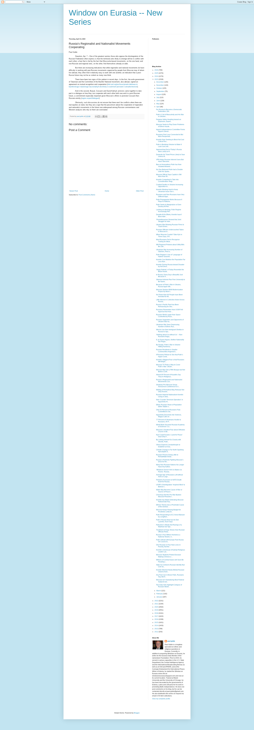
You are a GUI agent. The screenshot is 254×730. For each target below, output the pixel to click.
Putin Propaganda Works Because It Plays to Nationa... (169, 200)
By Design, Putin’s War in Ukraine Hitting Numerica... (168, 346)
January (159, 597)
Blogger (136, 713)
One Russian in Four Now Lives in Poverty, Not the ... (168, 546)
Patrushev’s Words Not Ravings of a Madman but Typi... (169, 526)
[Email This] (96, 116)
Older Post (140, 191)
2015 (157, 622)
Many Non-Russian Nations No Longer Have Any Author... (170, 466)
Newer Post (73, 191)
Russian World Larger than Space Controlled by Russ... (168, 315)
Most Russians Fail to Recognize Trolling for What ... (168, 240)
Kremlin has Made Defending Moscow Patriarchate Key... (169, 501)
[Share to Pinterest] (106, 116)
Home (107, 191)
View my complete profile (161, 699)
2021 (157, 604)
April (158, 107)
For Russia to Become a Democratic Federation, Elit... (169, 110)
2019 (157, 610)
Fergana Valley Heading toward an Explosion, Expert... (168, 120)
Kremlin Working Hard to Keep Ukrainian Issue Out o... (167, 190)
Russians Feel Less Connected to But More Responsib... (169, 135)
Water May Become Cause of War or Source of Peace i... (169, 491)
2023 (157, 79)
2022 (157, 601)
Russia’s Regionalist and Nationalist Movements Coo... (169, 380)
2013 (157, 629)
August (159, 94)
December (160, 82)
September (160, 91)
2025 (157, 73)
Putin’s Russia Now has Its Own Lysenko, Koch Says (167, 521)
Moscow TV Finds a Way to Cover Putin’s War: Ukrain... (168, 366)
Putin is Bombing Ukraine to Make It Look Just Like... (169, 145)
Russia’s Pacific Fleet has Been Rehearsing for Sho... (167, 305)
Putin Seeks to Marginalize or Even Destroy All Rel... (168, 205)
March (158, 591)
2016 (157, 619)
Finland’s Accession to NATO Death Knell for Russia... (169, 481)
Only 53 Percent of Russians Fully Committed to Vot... (168, 411)
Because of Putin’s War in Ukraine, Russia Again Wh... (168, 285)
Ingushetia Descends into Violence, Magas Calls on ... (169, 416)
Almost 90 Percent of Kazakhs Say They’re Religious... (168, 375)
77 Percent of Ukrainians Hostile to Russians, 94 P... (168, 420)
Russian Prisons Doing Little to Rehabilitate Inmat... (167, 456)
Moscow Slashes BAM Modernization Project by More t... (169, 290)
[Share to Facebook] (103, 116)
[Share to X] (101, 116)
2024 (157, 76)
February (159, 594)
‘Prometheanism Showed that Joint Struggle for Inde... (168, 220)
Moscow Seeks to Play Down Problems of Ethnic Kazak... (170, 125)
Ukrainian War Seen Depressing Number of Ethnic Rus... (167, 325)
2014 (157, 625)
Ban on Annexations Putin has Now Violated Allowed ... (168, 165)
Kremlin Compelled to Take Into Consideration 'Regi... (167, 180)
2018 (157, 613)
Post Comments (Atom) (87, 195)
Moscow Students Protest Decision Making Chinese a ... (168, 556)
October (159, 88)
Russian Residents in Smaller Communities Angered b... (166, 350)
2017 (157, 616)
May (158, 104)
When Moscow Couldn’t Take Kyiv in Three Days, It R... (169, 235)
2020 (157, 607)
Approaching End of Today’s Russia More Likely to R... (169, 150)
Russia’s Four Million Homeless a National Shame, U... (168, 536)
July (158, 97)
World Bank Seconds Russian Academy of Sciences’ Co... (170, 426)
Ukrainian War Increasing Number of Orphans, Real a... (169, 250)
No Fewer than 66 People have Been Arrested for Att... (169, 295)
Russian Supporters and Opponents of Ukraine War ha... (170, 320)
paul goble (171, 641)
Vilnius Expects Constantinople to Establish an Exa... (168, 446)
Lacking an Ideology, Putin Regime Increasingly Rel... (168, 210)
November (160, 85)
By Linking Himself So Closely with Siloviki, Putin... (168, 440)
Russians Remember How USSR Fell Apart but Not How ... (169, 310)
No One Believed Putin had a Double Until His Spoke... (169, 170)
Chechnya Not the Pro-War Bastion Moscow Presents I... (168, 496)
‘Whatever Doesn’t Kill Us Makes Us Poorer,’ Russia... (169, 471)
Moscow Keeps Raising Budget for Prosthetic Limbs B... (168, 511)
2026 (157, 70)
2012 (157, 632)
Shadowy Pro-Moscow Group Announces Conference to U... (168, 386)
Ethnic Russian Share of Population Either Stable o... (169, 406)
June (158, 101)
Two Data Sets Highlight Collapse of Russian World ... (169, 586)
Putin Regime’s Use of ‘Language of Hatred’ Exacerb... (169, 255)
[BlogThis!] (98, 116)
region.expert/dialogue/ (90, 98)
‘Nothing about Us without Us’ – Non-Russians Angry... (169, 335)
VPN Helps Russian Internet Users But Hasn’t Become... (170, 160)
